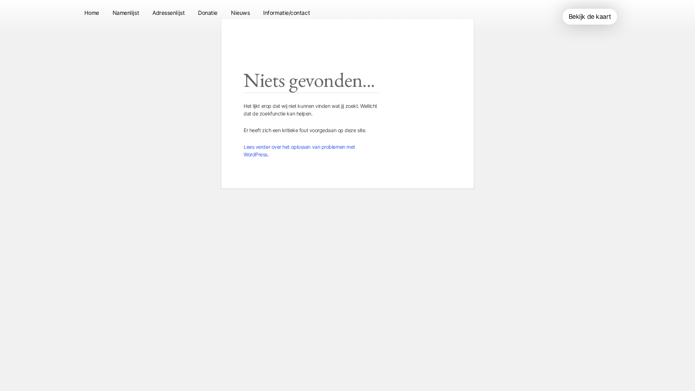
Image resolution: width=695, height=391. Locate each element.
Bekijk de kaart (590, 16)
